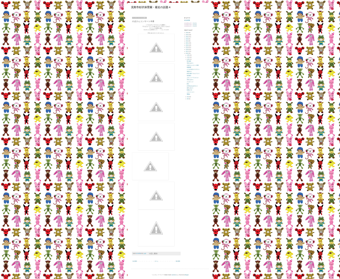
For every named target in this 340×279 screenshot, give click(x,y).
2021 (187, 43)
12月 (188, 55)
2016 (187, 53)
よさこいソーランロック (193, 77)
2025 (187, 34)
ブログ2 (194, 24)
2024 (187, 36)
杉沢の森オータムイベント (193, 73)
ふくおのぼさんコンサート (193, 69)
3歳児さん (189, 71)
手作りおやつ (190, 63)
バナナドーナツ (190, 92)
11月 (188, 57)
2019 (187, 47)
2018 (187, 49)
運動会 (188, 94)
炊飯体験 (189, 67)
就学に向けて (190, 88)
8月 (188, 98)
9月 (188, 96)
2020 (187, 45)
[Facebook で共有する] (155, 253)
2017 (187, 51)
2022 (187, 41)
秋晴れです (189, 90)
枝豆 (188, 83)
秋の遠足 (189, 61)
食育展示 (189, 75)
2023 (187, 39)
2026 (187, 32)
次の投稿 (135, 261)
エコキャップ (190, 81)
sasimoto (174, 274)
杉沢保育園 (187, 20)
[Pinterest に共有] (157, 253)
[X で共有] (153, 253)
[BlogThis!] (151, 253)
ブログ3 (194, 26)
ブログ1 (194, 23)
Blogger (187, 274)
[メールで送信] (150, 253)
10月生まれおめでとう (192, 86)
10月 (188, 59)
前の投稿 (178, 261)
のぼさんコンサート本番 (193, 65)
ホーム (156, 261)
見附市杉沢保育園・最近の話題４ (151, 7)
